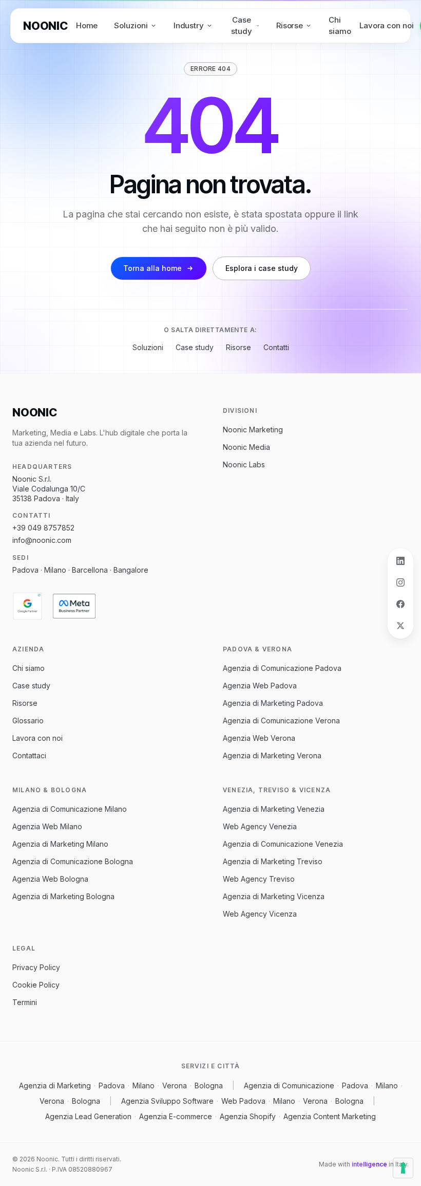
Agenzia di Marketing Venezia (273, 809)
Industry (189, 25)
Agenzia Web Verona (259, 738)
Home (87, 25)
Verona (174, 1085)
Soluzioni (130, 25)
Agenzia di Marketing (55, 1085)
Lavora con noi (386, 25)
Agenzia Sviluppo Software (167, 1101)
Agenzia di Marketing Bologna (63, 896)
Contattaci (29, 755)
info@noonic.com (41, 540)
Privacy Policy (36, 967)
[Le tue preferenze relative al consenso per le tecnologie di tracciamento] (403, 1168)
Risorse (289, 25)
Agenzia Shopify (248, 1116)
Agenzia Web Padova (260, 685)
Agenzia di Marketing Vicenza (273, 896)
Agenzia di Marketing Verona (272, 755)
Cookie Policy (36, 984)
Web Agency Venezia (260, 826)
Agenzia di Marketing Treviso (272, 861)
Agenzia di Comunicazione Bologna (72, 861)
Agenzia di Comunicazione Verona (281, 720)
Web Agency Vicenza (260, 913)
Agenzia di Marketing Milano (60, 844)
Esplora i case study (261, 268)
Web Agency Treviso (259, 878)
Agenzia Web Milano (47, 826)
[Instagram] (400, 582)
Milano (143, 1085)
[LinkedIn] (400, 561)
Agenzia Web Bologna (50, 878)
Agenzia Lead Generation (88, 1116)
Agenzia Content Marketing (329, 1116)
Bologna (209, 1085)
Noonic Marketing (253, 429)
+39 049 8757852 (43, 527)
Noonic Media (246, 447)
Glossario (28, 720)
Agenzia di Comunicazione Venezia (283, 844)
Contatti (276, 347)
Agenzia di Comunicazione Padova (282, 668)
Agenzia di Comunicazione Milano (69, 809)
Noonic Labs (244, 464)
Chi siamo (340, 26)
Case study (241, 26)
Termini (24, 1002)
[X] (400, 625)
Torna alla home (152, 268)
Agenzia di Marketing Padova (273, 703)
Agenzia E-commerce (175, 1116)
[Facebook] (400, 604)
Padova (112, 1085)
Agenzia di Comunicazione (289, 1085)
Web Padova (243, 1101)
